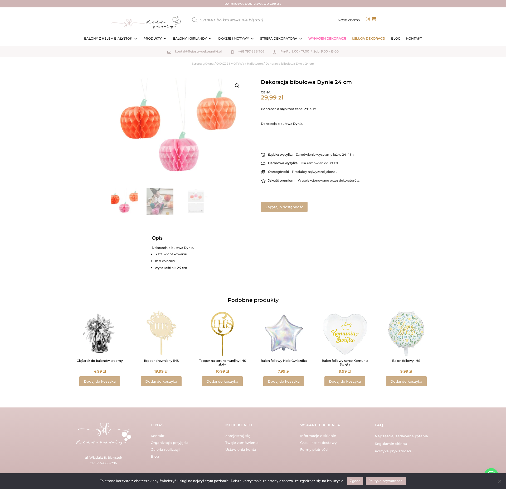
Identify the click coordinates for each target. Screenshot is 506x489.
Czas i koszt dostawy (318, 442)
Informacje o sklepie (318, 436)
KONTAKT (414, 38)
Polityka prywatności (393, 451)
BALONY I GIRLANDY (190, 38)
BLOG (395, 38)
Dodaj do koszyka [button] (100, 381)
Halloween (255, 63)
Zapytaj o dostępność (284, 207)
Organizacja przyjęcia (169, 442)
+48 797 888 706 (251, 51)
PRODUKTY (152, 38)
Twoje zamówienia (242, 442)
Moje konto (349, 20)
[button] (237, 86)
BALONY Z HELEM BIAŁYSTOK (108, 38)
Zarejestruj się (237, 436)
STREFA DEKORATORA (278, 38)
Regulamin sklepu (391, 443)
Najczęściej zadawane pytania (401, 436)
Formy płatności (314, 449)
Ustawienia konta (240, 449)
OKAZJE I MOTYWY (233, 38)
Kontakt (157, 436)
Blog (155, 456)
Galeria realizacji (165, 449)
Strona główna (203, 63)
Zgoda (355, 481)
